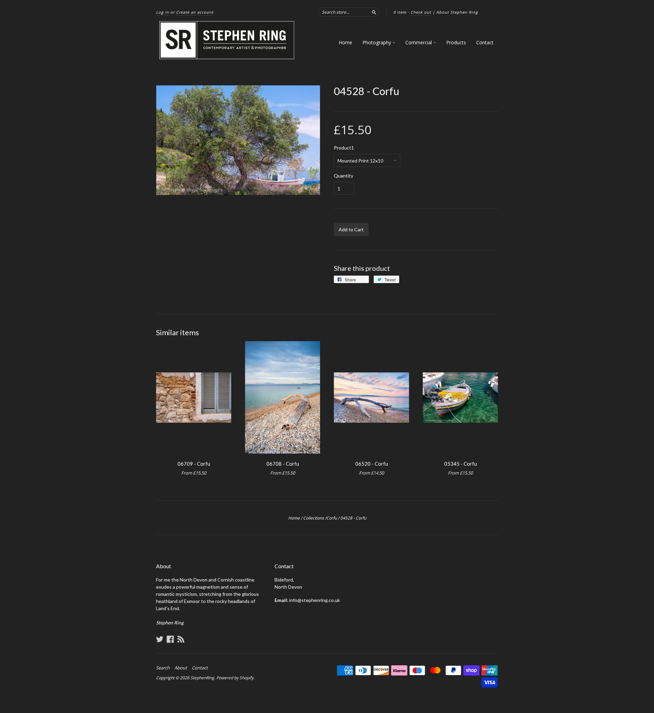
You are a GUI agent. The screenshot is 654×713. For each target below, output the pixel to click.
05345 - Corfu (460, 464)
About (180, 667)
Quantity (343, 176)
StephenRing (202, 678)
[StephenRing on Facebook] (170, 639)
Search (163, 667)
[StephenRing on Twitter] (160, 639)
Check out (420, 12)
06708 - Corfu (282, 464)
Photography (377, 42)
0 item (399, 12)
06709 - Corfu (193, 464)
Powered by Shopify (234, 678)
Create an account (195, 12)
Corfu (331, 518)
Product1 (344, 148)
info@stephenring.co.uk (314, 600)
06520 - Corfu (371, 464)
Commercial (419, 42)
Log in (162, 12)
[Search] (374, 12)
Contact (485, 42)
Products (456, 42)
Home (345, 42)
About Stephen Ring (457, 12)
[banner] (227, 40)
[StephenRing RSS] (181, 639)
